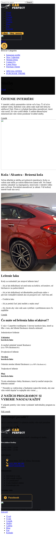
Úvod (3, 89)
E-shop (4, 33)
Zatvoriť (4, 512)
